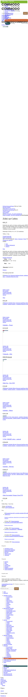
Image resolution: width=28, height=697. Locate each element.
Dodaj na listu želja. (7, 237)
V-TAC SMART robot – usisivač (12, 439)
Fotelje (7, 603)
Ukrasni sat (5, 240)
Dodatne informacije (10, 245)
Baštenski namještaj (9, 551)
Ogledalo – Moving (8, 466)
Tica (4, 297)
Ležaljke (8, 641)
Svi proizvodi (9, 596)
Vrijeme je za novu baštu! (9, 539)
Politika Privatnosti (9, 568)
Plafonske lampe (10, 626)
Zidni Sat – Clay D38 (9, 383)
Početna (4, 206)
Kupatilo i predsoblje (11, 650)
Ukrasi (12, 206)
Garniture (8, 643)
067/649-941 (9, 506)
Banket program (10, 638)
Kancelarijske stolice (11, 611)
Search (25, 13)
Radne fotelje (9, 612)
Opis (7, 244)
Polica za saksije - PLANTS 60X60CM (12, 215)
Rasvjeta (6, 552)
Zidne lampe (9, 627)
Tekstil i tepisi (8, 553)
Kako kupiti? (7, 565)
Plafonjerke (8, 625)
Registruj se (3, 695)
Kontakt (6, 567)
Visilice (8, 622)
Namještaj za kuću (9, 548)
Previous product (6, 207)
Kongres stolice (9, 614)
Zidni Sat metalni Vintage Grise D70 (13, 495)
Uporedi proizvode (7, 236)
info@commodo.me (9, 507)
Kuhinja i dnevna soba (11, 649)
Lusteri (7, 623)
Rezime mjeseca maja (9, 525)
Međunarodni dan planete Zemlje (11, 532)
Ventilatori (8, 631)
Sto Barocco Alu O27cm (8, 210)
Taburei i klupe (9, 602)
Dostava (7, 246)
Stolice (7, 598)
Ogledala (8, 654)
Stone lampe (9, 629)
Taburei (8, 618)
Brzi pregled (5, 291)
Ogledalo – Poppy (8, 325)
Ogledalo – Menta (8, 410)
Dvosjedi (8, 604)
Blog (6, 563)
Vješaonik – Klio (7, 354)
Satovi (16, 239)
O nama (6, 564)
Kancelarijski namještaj (10, 550)
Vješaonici (8, 656)
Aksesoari (8, 206)
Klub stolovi (9, 600)
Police (7, 605)
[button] (6, 289)
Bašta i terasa (9, 648)
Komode (8, 607)
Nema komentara (15, 521)
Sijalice (8, 634)
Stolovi (8, 599)
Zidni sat (10, 240)
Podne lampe (9, 630)
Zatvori (4, 294)
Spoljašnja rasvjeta (10, 632)
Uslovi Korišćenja (9, 569)
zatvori (2, 678)
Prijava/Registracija (7, 675)
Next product (6, 212)
